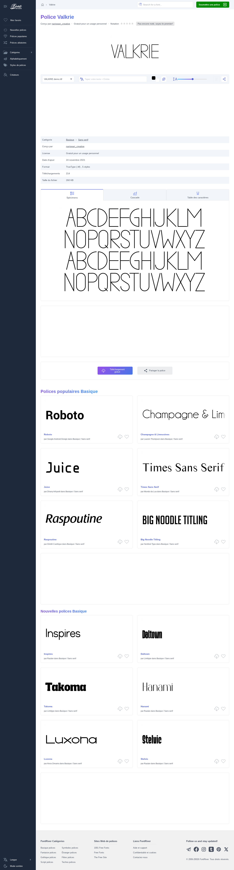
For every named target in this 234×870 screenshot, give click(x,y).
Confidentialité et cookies (144, 852)
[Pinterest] (218, 851)
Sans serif (83, 139)
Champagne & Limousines (155, 434)
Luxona (48, 759)
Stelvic (144, 759)
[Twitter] (226, 851)
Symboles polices (70, 848)
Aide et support (140, 848)
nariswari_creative (61, 23)
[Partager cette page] (224, 79)
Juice (47, 487)
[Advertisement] (135, 111)
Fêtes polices (68, 857)
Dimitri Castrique (54, 544)
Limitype (147, 658)
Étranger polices (69, 852)
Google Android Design (57, 439)
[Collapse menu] (5, 6)
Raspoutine (50, 539)
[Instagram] (203, 851)
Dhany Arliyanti (53, 491)
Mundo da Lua (150, 491)
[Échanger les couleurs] (164, 79)
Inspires (48, 654)
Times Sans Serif (150, 487)
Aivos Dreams (53, 763)
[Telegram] (188, 851)
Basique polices (48, 848)
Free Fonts (99, 852)
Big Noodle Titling (150, 539)
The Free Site (100, 857)
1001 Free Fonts (101, 848)
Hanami (145, 706)
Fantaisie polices (48, 852)
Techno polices (69, 862)
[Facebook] (196, 851)
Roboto (48, 434)
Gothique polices (48, 857)
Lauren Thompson (152, 439)
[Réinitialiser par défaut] (216, 79)
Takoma (48, 706)
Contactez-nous (140, 857)
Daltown (145, 654)
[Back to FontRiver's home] (15, 6)
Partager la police (157, 370)
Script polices (47, 862)
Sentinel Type (150, 544)
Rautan (50, 658)
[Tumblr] (211, 851)
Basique (70, 139)
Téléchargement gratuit (117, 370)
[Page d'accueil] (42, 5)
